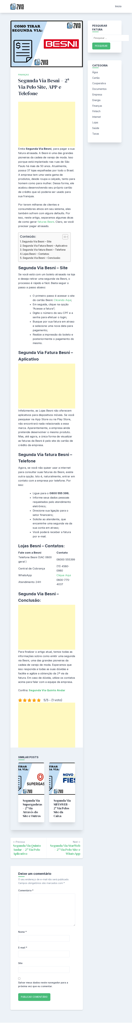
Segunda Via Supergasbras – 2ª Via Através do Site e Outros (32, 808)
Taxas (95, 133)
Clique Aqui (64, 575)
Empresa (97, 94)
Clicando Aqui (62, 300)
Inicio (118, 6)
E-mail (22, 947)
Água (95, 72)
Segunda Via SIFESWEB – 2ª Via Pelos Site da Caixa (62, 808)
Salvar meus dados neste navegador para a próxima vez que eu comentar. (43, 984)
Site (20, 963)
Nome (22, 931)
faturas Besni (46, 221)
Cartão (96, 77)
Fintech (96, 111)
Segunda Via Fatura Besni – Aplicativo (45, 245)
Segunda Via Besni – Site (36, 241)
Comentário (25, 890)
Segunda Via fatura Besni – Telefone (44, 249)
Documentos (99, 88)
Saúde (95, 128)
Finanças (23, 74)
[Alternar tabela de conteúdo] (63, 237)
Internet (96, 116)
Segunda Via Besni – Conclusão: (42, 257)
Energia (96, 100)
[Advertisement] (46, 124)
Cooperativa (99, 83)
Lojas (95, 122)
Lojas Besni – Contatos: (36, 253)
